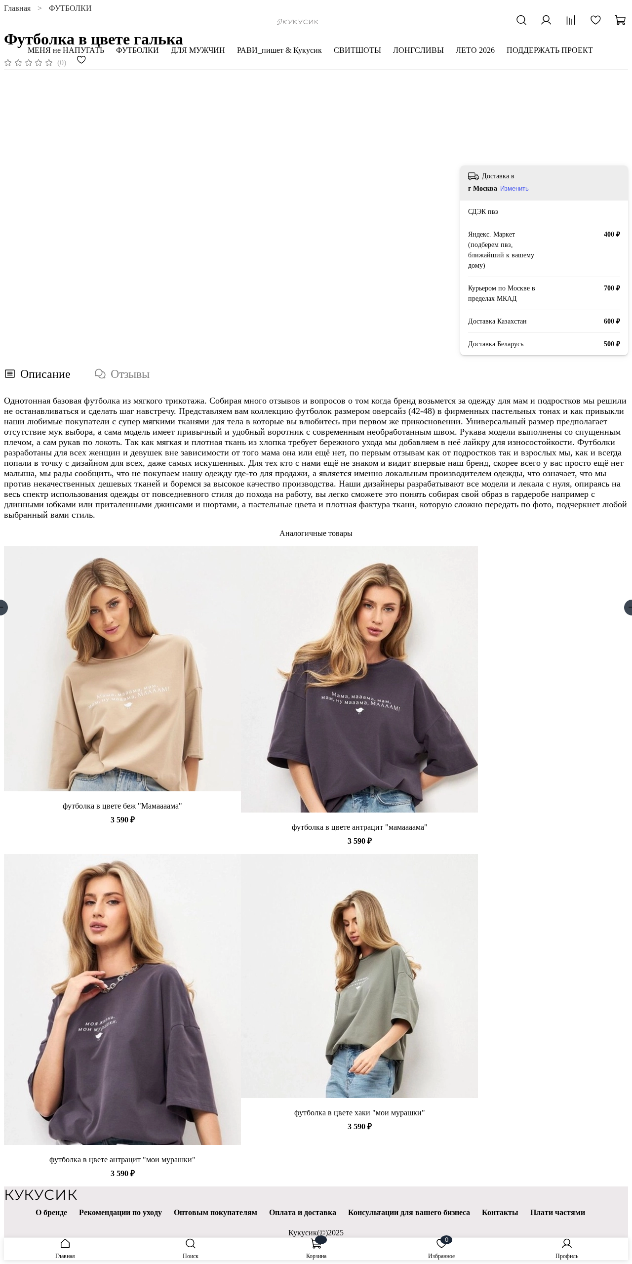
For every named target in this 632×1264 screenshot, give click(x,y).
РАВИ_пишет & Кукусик (279, 50)
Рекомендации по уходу (120, 1212)
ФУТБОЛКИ (137, 50)
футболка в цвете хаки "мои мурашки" (359, 1112)
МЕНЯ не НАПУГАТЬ (66, 50)
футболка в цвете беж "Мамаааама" (122, 806)
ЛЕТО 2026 (475, 50)
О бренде (51, 1212)
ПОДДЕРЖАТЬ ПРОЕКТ (550, 50)
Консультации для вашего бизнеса (409, 1212)
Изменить (514, 188)
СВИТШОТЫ (357, 50)
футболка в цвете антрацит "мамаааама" (360, 827)
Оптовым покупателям (215, 1212)
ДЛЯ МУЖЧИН (198, 50)
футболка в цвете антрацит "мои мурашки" (122, 1159)
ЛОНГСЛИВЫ (418, 50)
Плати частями (557, 1212)
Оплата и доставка (302, 1212)
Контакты (500, 1212)
